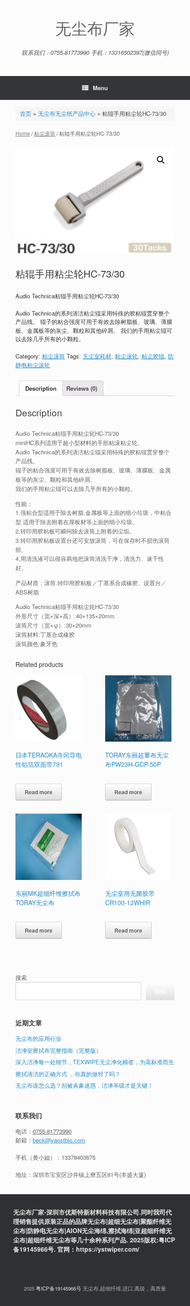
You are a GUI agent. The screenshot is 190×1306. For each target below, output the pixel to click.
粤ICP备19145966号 (58, 1288)
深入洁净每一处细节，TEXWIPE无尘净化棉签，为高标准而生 (94, 1062)
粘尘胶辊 (152, 356)
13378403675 (78, 1157)
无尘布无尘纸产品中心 (66, 113)
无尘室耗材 (97, 356)
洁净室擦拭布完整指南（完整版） (58, 1050)
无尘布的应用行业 (38, 1038)
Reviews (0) (81, 388)
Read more (39, 792)
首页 (25, 113)
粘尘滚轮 (126, 356)
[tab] (41, 388)
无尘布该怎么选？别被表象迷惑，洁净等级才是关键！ (84, 1085)
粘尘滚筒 (44, 133)
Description (41, 388)
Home (22, 133)
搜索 (21, 977)
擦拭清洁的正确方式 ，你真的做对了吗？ (68, 1074)
